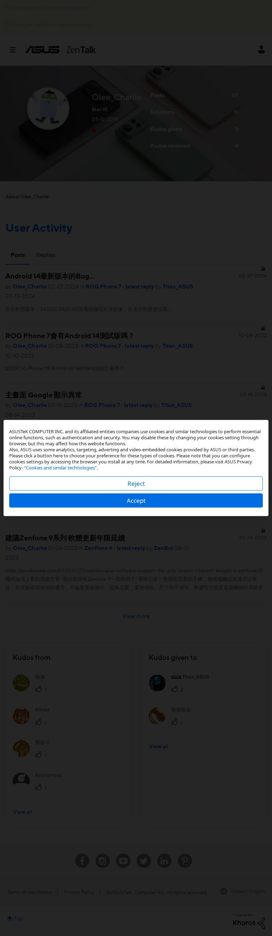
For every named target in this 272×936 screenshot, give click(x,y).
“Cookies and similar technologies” (60, 467)
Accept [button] (136, 500)
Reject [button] (136, 483)
